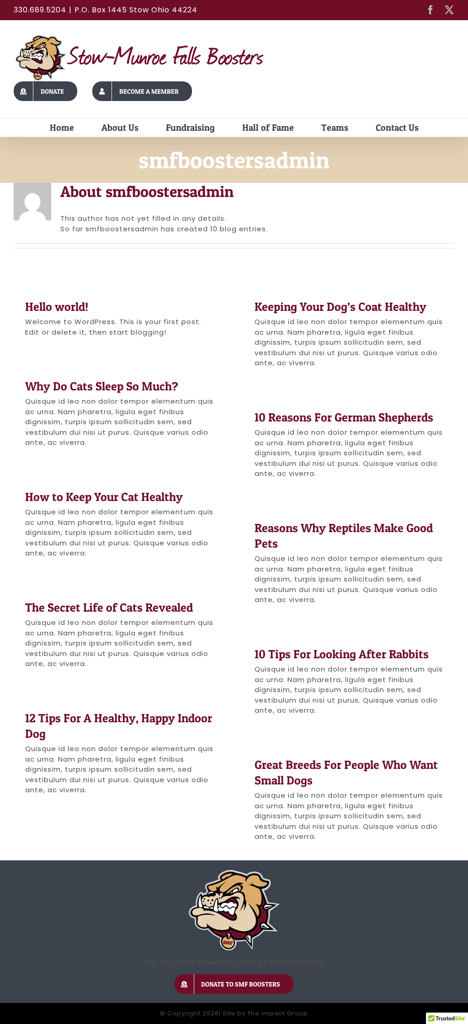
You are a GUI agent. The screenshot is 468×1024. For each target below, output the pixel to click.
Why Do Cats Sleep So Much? (101, 386)
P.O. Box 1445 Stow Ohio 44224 (135, 10)
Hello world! (56, 306)
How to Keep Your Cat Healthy (104, 497)
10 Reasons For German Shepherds (344, 417)
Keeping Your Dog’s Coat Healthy (340, 306)
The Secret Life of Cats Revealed (109, 607)
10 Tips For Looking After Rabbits (342, 654)
